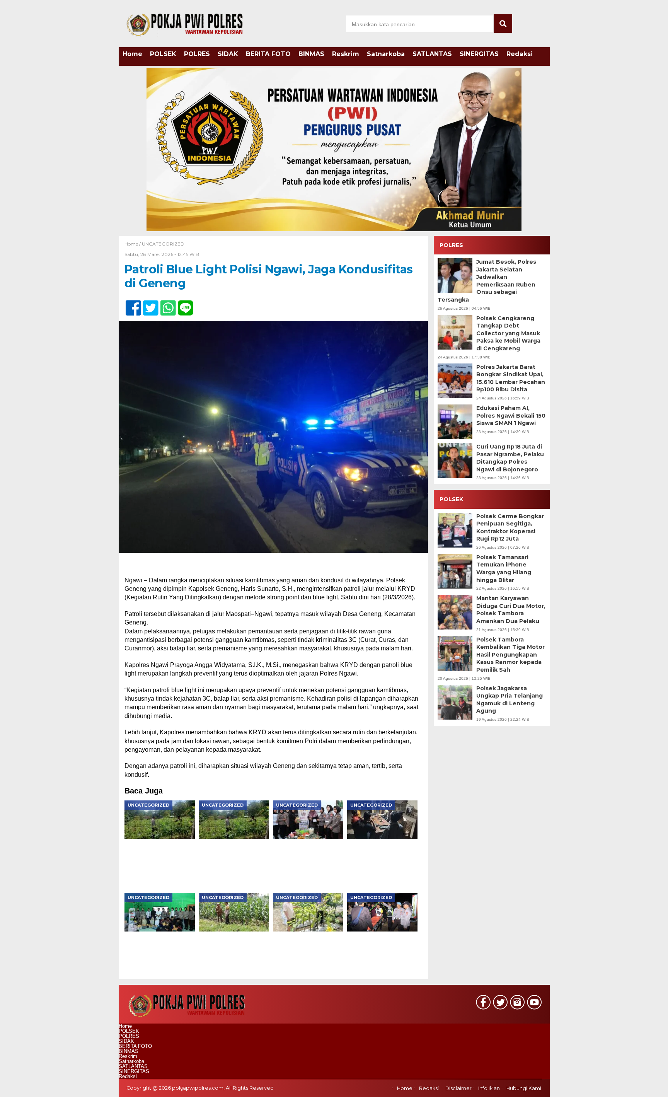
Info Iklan (489, 1088)
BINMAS (311, 54)
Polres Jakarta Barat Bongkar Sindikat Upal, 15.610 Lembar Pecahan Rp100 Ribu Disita (510, 378)
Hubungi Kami (523, 1088)
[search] (503, 23)
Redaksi (519, 54)
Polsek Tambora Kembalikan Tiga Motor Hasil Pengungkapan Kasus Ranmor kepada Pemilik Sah (510, 654)
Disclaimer (458, 1088)
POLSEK (163, 54)
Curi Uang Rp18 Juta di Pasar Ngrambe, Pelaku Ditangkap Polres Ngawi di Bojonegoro (510, 458)
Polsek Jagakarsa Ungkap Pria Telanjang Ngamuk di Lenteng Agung (509, 700)
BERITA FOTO (268, 54)
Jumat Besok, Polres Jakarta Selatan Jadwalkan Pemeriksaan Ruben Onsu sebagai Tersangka (487, 280)
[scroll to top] (639, 1086)
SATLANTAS (432, 54)
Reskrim (345, 54)
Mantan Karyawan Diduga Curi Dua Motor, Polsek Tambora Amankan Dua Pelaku (510, 610)
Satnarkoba (386, 54)
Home (132, 54)
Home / (133, 244)
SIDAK (228, 54)
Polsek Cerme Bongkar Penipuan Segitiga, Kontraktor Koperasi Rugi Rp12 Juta (510, 528)
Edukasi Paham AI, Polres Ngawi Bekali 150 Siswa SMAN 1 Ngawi (510, 415)
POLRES (197, 54)
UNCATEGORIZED (163, 244)
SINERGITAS (479, 54)
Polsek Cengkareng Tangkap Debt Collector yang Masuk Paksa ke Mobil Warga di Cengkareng (508, 333)
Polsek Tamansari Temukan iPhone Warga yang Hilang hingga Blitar (503, 568)
